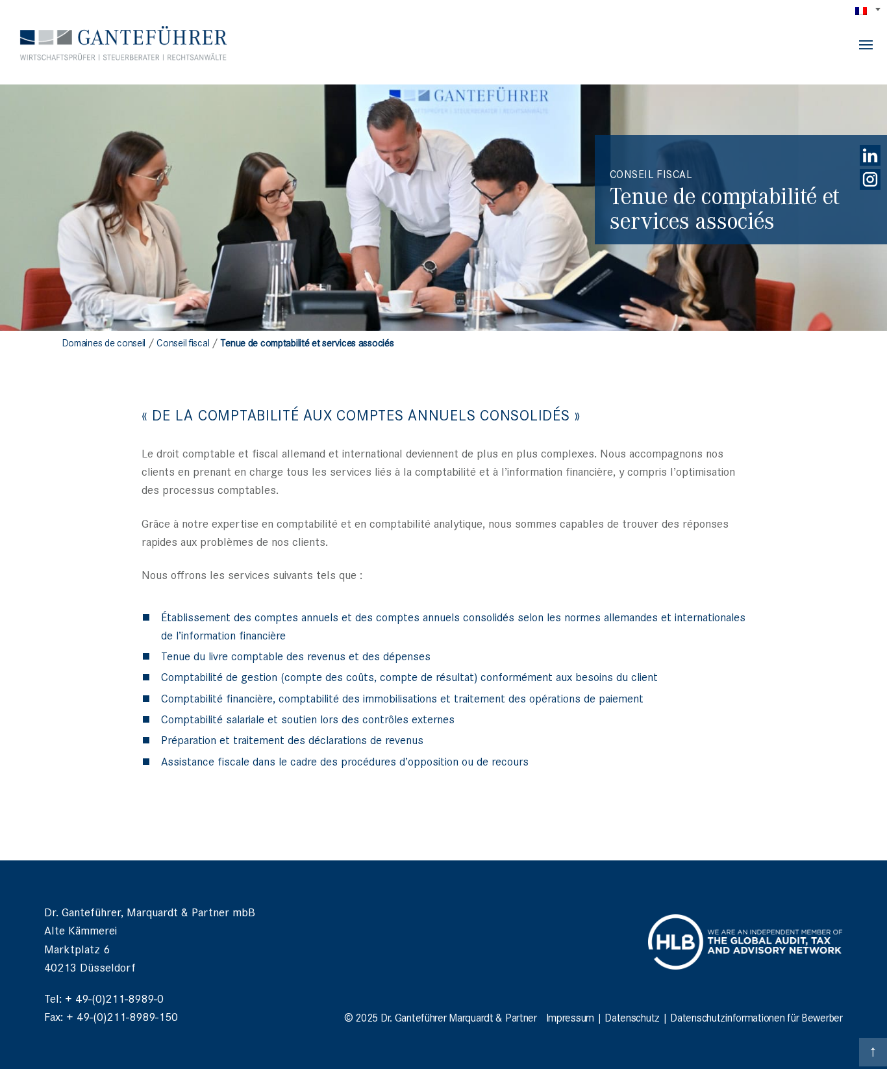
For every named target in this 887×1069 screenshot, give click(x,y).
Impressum (570, 1017)
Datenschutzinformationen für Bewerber (756, 1017)
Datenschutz (632, 1017)
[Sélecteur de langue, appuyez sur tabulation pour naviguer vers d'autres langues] (869, 10)
